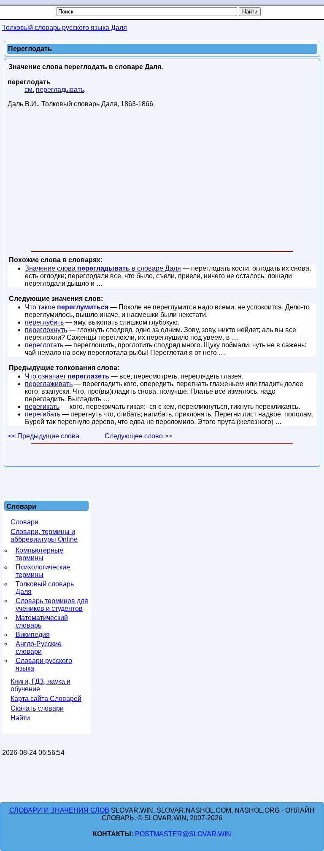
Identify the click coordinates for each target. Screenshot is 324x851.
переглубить (44, 322)
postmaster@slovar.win (183, 834)
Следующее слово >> (138, 436)
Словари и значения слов (59, 810)
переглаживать (49, 383)
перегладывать (60, 89)
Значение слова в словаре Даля (103, 268)
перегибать (42, 414)
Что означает (67, 376)
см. (29, 89)
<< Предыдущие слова (43, 436)
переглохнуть (46, 329)
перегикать (42, 406)
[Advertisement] (162, 181)
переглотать (44, 345)
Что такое (66, 307)
